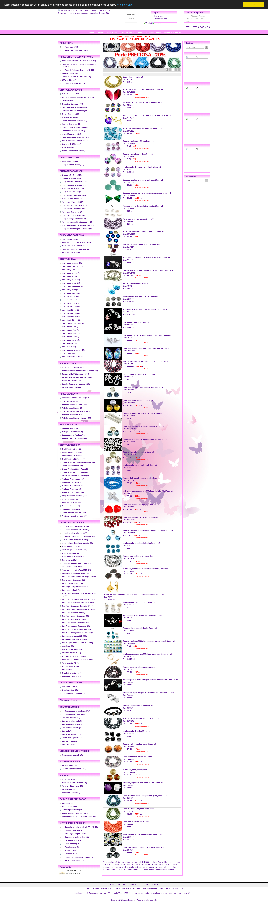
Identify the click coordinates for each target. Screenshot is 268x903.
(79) (72, 381)
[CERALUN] (197, 88)
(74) (76, 830)
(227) (76, 533)
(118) (70, 94)
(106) (75, 374)
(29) (75, 476)
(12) (70, 297)
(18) (74, 516)
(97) (73, 580)
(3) (71, 509)
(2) (72, 482)
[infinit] (197, 57)
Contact (140, 32)
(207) (74, 182)
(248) (76, 411)
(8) (74, 219)
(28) (72, 449)
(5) (71, 503)
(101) (75, 540)
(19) (70, 73)
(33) (79, 577)
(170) (74, 195)
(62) (72, 415)
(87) (74, 121)
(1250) (79, 61)
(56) (75, 573)
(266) (70, 401)
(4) (71, 117)
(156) (70, 553)
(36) (74, 783)
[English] (148, 23)
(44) (71, 313)
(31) (71, 854)
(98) (72, 104)
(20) (74, 111)
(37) (74, 861)
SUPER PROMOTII (127, 32)
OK (253, 4)
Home (91, 32)
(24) (71, 337)
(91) (77, 377)
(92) (75, 141)
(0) (74, 151)
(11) (69, 560)
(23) (75, 137)
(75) (81, 827)
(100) (71, 144)
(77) (72, 650)
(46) (72, 466)
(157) (71, 47)
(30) (76, 418)
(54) (72, 212)
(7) (70, 239)
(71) (72, 263)
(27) (72, 452)
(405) (77, 660)
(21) (73, 215)
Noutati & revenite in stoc (107, 32)
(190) (74, 636)
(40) (73, 459)
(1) (78, 97)
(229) (74, 496)
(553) (73, 131)
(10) (73, 350)
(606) (71, 387)
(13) (67, 101)
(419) (72, 175)
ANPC (182, 889)
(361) (70, 161)
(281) (78, 609)
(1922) (76, 243)
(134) (71, 134)
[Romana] (156, 23)
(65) (67, 670)
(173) (73, 189)
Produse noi (66, 867)
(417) (73, 165)
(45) (75, 83)
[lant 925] (197, 119)
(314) (71, 178)
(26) (72, 192)
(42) (71, 850)
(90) (78, 462)
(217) (70, 428)
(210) (78, 530)
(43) (75, 469)
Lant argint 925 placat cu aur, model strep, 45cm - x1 (74, 873)
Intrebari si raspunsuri (172, 32)
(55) (73, 209)
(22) (71, 307)
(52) (74, 769)
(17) (75, 127)
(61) (71, 283)
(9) (72, 357)
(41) (69, 80)
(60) (70, 114)
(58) (74, 550)
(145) (73, 567)
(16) (71, 280)
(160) (75, 398)
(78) (76, 77)
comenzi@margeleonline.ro (125, 885)
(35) (70, 690)
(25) (74, 438)
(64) (72, 844)
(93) (73, 840)
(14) (76, 50)
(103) (74, 185)
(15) (75, 107)
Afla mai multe (124, 4)
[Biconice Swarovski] (197, 149)
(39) (72, 199)
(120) (79, 70)
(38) (71, 310)
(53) (75, 616)
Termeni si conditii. (153, 32)
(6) (71, 253)
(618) (73, 547)
